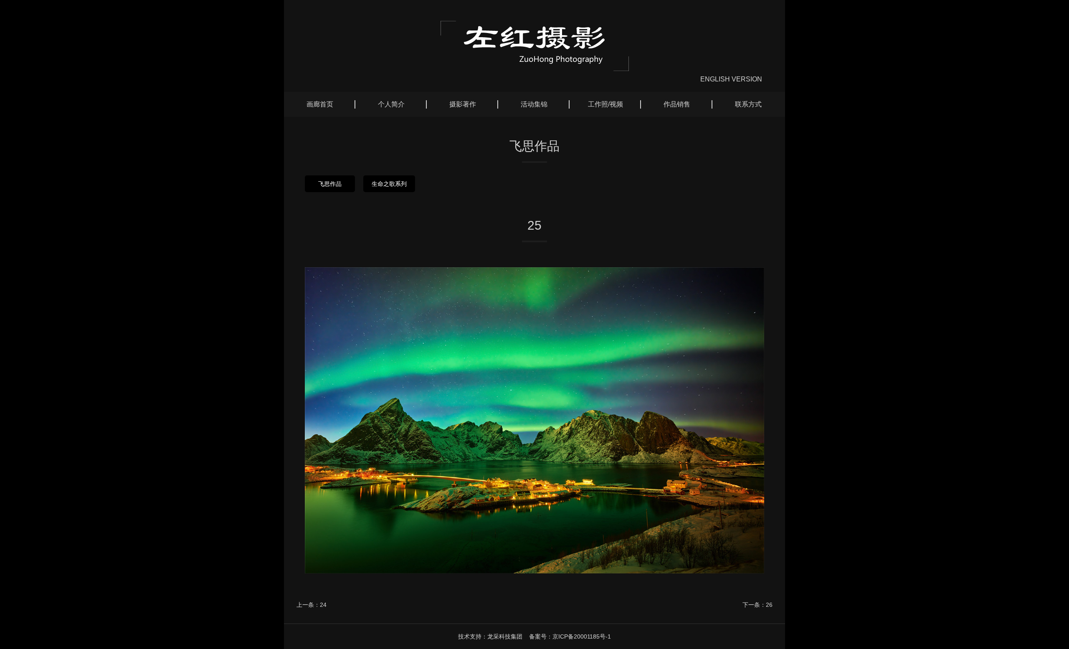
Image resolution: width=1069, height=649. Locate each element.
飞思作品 (330, 183)
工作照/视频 (605, 104)
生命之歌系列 (389, 183)
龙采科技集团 (504, 636)
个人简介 (391, 104)
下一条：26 (757, 604)
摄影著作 (462, 104)
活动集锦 (534, 104)
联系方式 (748, 104)
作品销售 (677, 104)
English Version (731, 79)
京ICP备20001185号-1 (581, 636)
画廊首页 (320, 104)
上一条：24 (311, 604)
